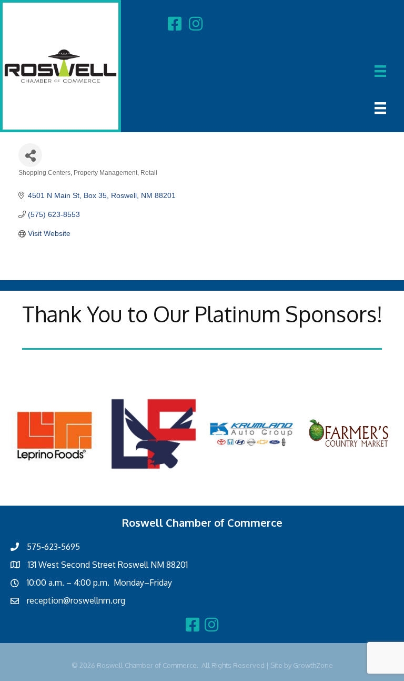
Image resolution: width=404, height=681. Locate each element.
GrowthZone (313, 665)
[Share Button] (30, 155)
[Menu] (380, 71)
